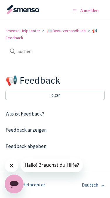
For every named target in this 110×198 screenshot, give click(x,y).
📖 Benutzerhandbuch (66, 30)
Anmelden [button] (89, 10)
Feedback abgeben (26, 146)
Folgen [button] (55, 95)
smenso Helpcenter (23, 30)
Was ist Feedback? (25, 114)
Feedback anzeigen (26, 130)
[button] (75, 10)
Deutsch (90, 185)
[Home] (35, 13)
